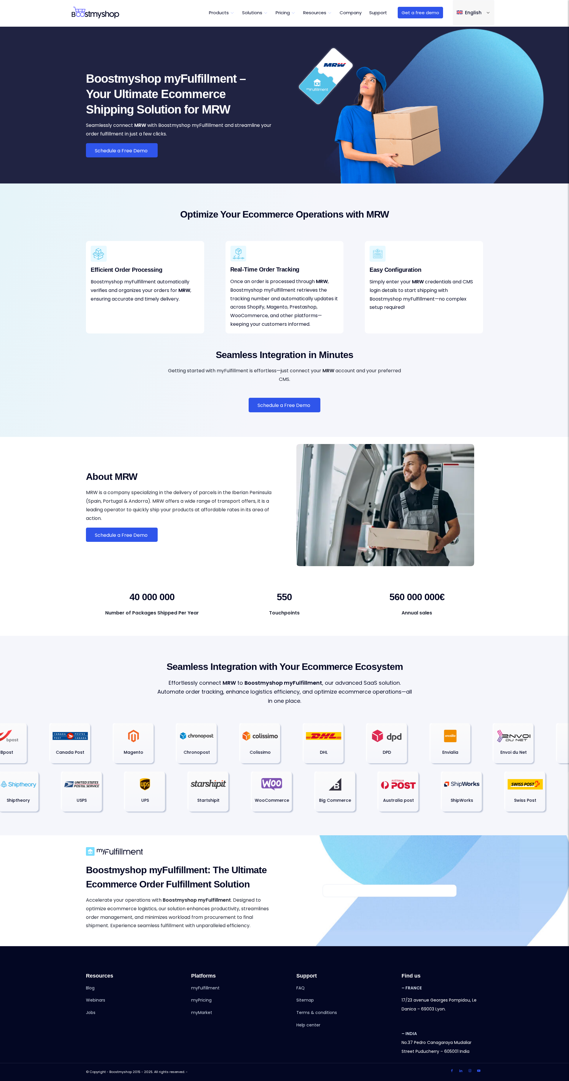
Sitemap (305, 1000)
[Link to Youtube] (478, 1070)
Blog (90, 988)
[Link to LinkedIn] (460, 1070)
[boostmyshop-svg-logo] (95, 12)
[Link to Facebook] (451, 1070)
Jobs (90, 1012)
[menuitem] (221, 12)
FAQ (300, 988)
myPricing (201, 1000)
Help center (308, 1025)
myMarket (201, 1012)
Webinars (95, 1000)
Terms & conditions (316, 1012)
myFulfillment (205, 988)
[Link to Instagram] (469, 1070)
